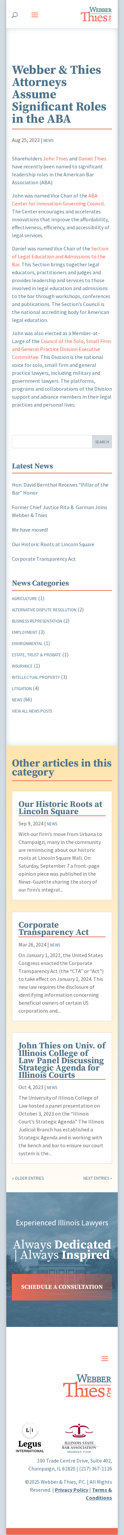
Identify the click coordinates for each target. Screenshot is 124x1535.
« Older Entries (28, 1178)
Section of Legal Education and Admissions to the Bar (60, 256)
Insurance (22, 666)
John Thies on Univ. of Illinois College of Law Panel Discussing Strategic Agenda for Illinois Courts (62, 1060)
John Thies (55, 158)
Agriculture (24, 598)
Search (102, 441)
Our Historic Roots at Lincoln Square (53, 544)
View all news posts (32, 711)
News (48, 140)
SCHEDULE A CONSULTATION (62, 1287)
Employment (24, 632)
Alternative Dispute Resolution (44, 610)
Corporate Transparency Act (44, 558)
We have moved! (30, 529)
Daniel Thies (92, 158)
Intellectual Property (36, 677)
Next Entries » (97, 1178)
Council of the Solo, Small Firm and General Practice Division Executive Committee (61, 349)
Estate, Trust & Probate (36, 655)
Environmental (27, 643)
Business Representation (37, 621)
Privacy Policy (71, 1489)
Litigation (22, 688)
